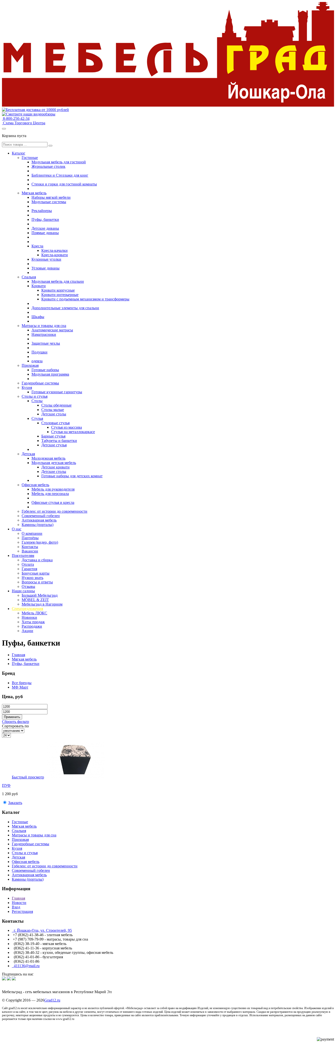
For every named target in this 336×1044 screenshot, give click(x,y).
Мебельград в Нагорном (42, 604)
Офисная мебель (35, 485)
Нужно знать (32, 578)
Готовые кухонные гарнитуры (56, 392)
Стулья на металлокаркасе (73, 432)
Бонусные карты (35, 573)
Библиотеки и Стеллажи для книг (59, 175)
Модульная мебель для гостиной (58, 162)
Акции (27, 631)
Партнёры (30, 538)
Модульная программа (50, 374)
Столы (37, 401)
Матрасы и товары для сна (44, 326)
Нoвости (19, 903)
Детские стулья (54, 445)
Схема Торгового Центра (23, 123)
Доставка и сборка (37, 560)
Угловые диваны (45, 268)
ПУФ (6, 785)
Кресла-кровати (54, 255)
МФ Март (20, 687)
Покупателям (23, 555)
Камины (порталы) (37, 524)
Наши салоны (23, 591)
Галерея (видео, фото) (40, 542)
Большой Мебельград (40, 595)
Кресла (37, 246)
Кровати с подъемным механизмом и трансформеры (85, 299)
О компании (32, 533)
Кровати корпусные (58, 290)
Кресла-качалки (54, 250)
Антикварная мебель (39, 520)
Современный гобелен (41, 516)
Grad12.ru (52, 1000)
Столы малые (52, 410)
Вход (16, 907)
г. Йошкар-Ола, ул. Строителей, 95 (42, 930)
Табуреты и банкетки (59, 440)
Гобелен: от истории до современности (54, 511)
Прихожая (30, 365)
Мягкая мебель (34, 193)
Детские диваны (45, 228)
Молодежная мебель (48, 458)
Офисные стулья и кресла (52, 502)
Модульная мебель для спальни (57, 281)
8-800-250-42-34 (16, 118)
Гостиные (30, 157)
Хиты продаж (33, 622)
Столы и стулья (34, 396)
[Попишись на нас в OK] (9, 979)
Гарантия (29, 569)
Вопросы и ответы (37, 582)
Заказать (15, 803)
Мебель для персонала (50, 494)
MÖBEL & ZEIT (35, 600)
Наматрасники (43, 334)
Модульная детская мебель (53, 463)
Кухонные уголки (46, 259)
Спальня (29, 277)
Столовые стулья (55, 423)
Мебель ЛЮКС (34, 613)
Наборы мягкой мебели (51, 197)
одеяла (37, 361)
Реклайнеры (41, 211)
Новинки (29, 617)
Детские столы (53, 414)
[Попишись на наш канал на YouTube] (14, 979)
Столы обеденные (56, 405)
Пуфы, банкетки (45, 219)
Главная (18, 655)
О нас (16, 529)
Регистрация (22, 911)
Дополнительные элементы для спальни (65, 308)
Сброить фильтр (15, 722)
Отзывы (28, 586)
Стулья (37, 418)
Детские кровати (55, 467)
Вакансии (30, 551)
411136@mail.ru (26, 966)
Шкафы (37, 317)
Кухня (27, 387)
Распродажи (32, 626)
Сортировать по (15, 726)
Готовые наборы (45, 370)
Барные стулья (53, 436)
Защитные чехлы (45, 343)
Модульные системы (48, 202)
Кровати (38, 286)
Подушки (39, 352)
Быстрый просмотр (28, 777)
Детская (28, 454)
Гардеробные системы (40, 383)
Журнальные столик (48, 166)
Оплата (28, 564)
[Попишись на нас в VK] (4, 979)
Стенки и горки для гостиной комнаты (64, 184)
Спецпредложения (27, 609)
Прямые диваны (45, 233)
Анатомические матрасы (52, 330)
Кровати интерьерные (59, 295)
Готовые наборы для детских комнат (72, 476)
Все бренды (21, 683)
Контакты (30, 547)
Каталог (18, 153)
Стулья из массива (66, 427)
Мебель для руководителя (53, 489)
